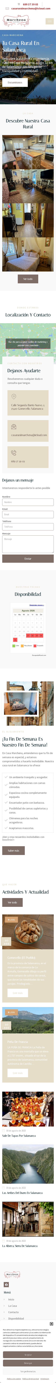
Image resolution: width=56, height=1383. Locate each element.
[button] (51, 1323)
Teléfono (6, 521)
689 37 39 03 (18, 461)
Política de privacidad (30, 1379)
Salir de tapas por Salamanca (19, 1135)
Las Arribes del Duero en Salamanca (22, 1193)
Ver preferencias (28, 1371)
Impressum (44, 1379)
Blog (11, 919)
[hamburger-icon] (50, 21)
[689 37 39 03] (13, 452)
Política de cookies (14, 1379)
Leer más (18, 992)
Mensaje (6, 533)
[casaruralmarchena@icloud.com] (13, 426)
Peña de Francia (17, 1042)
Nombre (6, 496)
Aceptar (28, 1354)
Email (5, 509)
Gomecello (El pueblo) (21, 957)
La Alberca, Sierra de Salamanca (19, 1246)
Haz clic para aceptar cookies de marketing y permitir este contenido (28, 344)
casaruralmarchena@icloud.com (29, 435)
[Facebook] (6, 1284)
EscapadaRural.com (39, 655)
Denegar (28, 1363)
